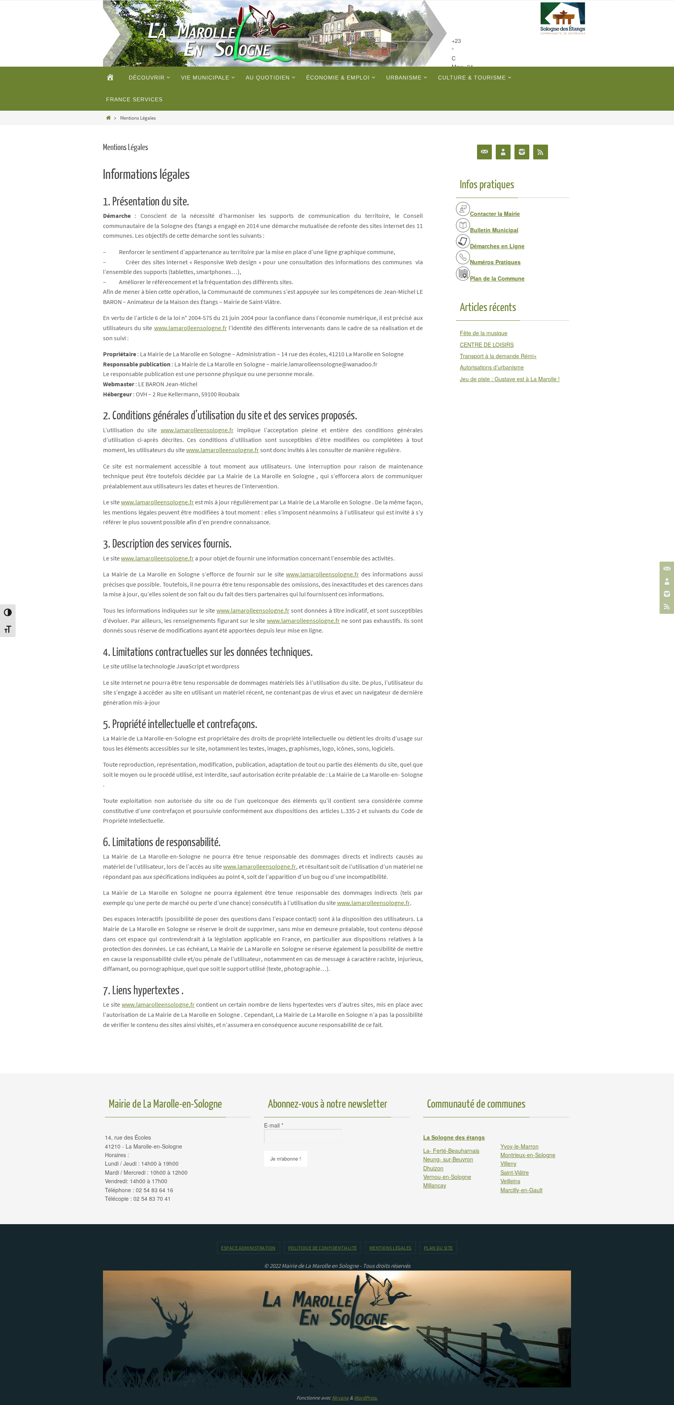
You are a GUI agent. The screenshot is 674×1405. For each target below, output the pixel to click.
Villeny (508, 1163)
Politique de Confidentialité (322, 1248)
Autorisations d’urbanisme (492, 367)
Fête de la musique (483, 333)
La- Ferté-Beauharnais (451, 1150)
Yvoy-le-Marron (519, 1146)
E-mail (273, 1125)
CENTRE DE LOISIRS (487, 344)
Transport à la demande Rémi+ (498, 356)
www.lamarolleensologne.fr (190, 328)
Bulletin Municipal (494, 230)
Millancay (434, 1185)
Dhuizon (433, 1168)
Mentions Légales (390, 1248)
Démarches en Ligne (497, 246)
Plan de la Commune (497, 278)
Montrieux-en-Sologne (527, 1155)
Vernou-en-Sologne (447, 1177)
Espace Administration (248, 1248)
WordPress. (366, 1397)
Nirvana (340, 1397)
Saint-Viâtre (514, 1172)
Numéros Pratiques (495, 262)
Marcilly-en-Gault (521, 1190)
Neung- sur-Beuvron (448, 1159)
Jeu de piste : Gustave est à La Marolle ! (510, 379)
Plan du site (438, 1248)
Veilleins (510, 1181)
